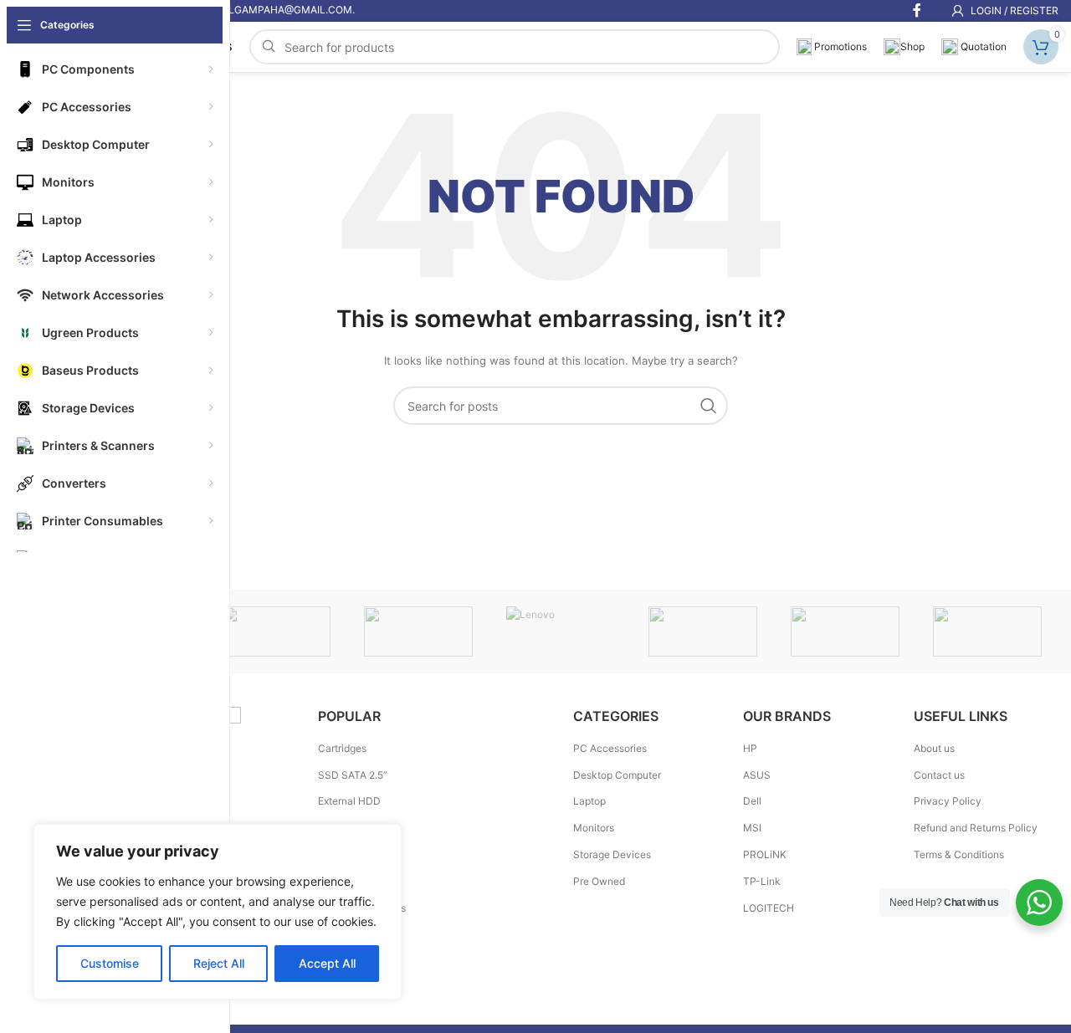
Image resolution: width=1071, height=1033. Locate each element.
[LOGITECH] (418, 631)
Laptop (589, 801)
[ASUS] (987, 631)
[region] (217, 912)
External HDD (349, 801)
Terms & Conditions (959, 854)
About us (934, 748)
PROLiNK (765, 854)
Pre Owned (599, 881)
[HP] (703, 631)
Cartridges (342, 748)
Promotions (839, 46)
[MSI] (276, 631)
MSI (752, 827)
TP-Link (762, 881)
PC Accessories (610, 748)
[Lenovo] (560, 631)
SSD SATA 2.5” (352, 775)
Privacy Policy (947, 801)
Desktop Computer (617, 775)
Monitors (593, 827)
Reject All (218, 963)
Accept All (327, 963)
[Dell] (845, 631)
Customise (109, 963)
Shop (912, 46)
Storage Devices (612, 854)
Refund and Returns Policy (976, 827)
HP (750, 748)
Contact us (939, 775)
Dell (752, 801)
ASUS (757, 775)
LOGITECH (768, 908)
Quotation (982, 46)
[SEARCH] (708, 405)
